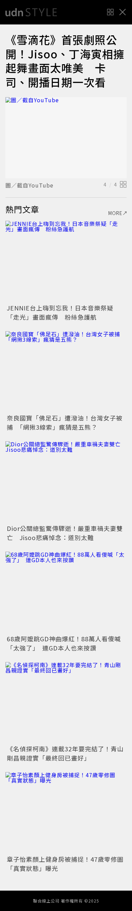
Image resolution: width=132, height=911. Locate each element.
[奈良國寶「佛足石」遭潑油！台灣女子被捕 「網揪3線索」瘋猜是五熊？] (66, 371)
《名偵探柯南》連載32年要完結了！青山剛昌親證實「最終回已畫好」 (65, 753)
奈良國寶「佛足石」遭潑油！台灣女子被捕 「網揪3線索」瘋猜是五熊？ (65, 422)
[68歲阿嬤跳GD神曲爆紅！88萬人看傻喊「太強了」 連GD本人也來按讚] (66, 592)
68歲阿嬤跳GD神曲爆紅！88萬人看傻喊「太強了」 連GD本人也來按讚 (64, 643)
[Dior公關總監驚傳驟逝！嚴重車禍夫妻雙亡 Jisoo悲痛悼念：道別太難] (66, 481)
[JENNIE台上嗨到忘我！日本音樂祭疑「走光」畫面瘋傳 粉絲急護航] (66, 261)
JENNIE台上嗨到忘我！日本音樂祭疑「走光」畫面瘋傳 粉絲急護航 (60, 312)
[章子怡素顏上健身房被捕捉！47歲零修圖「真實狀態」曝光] (66, 812)
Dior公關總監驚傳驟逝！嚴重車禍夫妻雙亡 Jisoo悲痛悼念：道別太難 (65, 533)
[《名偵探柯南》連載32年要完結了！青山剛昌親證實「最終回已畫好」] (66, 702)
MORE (115, 213)
